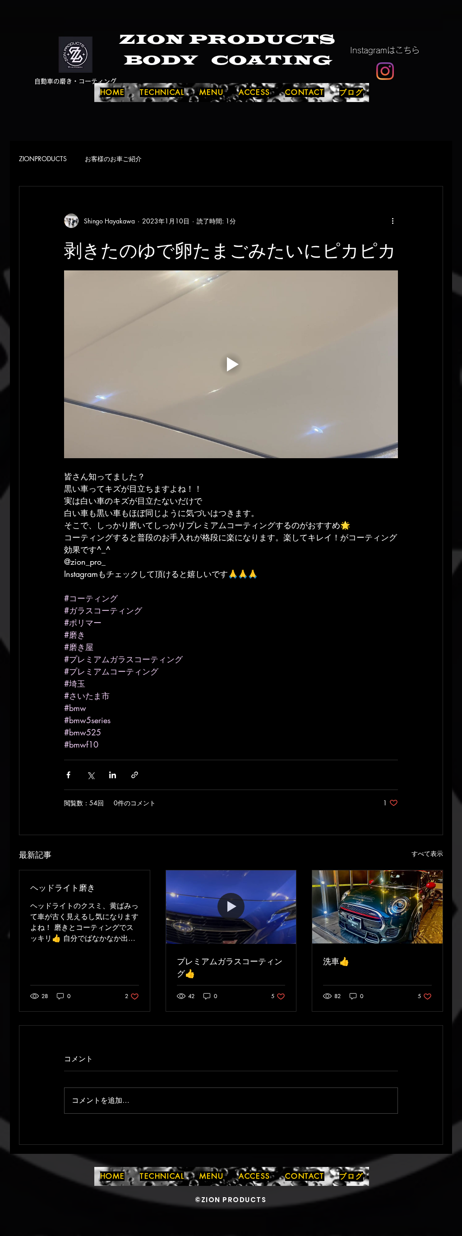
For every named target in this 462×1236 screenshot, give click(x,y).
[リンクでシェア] (134, 775)
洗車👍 (336, 960)
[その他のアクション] (392, 220)
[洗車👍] (377, 906)
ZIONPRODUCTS (43, 158)
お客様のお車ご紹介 (113, 158)
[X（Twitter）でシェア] (90, 775)
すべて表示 (427, 853)
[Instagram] (385, 71)
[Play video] (231, 364)
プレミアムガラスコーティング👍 (229, 967)
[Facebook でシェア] (68, 775)
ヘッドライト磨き (62, 887)
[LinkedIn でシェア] (112, 775)
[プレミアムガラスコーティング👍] (231, 906)
